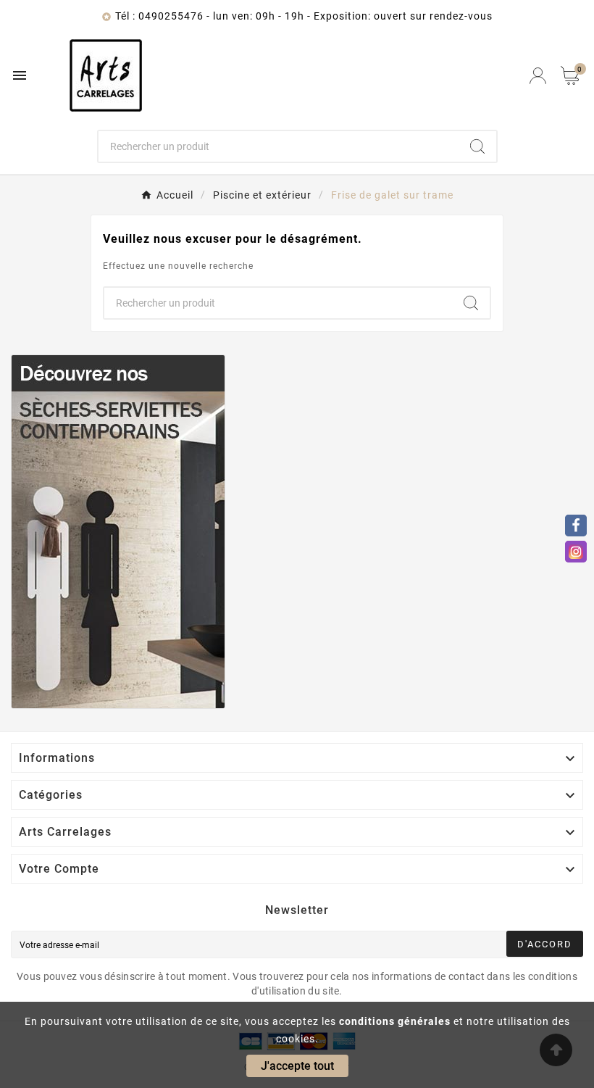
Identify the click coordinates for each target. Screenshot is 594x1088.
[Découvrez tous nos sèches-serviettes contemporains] (297, 531)
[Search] (477, 146)
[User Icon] (538, 75)
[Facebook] (576, 525)
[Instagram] (576, 551)
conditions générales (395, 1021)
